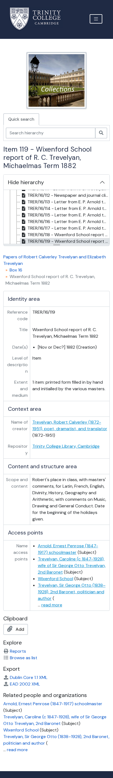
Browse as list (23, 658)
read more (51, 605)
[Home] (38, 19)
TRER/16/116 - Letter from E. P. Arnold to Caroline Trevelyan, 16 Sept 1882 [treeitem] (68, 221)
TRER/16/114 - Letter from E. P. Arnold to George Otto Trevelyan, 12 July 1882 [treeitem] (68, 208)
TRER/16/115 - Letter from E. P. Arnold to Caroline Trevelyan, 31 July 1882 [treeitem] (68, 215)
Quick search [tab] (21, 119)
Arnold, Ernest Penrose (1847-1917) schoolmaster (52, 704)
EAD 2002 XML (25, 684)
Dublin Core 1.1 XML (28, 677)
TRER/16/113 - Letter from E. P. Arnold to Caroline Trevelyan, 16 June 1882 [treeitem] (68, 202)
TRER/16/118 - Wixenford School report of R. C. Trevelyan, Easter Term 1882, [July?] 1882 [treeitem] (68, 235)
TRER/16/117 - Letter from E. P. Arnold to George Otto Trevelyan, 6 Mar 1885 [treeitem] (68, 228)
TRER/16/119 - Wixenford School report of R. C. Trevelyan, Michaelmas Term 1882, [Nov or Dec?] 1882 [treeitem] (68, 241)
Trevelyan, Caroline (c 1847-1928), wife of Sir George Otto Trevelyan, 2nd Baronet (72, 565)
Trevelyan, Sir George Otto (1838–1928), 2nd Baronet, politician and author (72, 591)
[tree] (56, 217)
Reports (18, 651)
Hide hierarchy (26, 182)
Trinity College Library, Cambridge (66, 446)
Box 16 (16, 270)
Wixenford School (55, 579)
